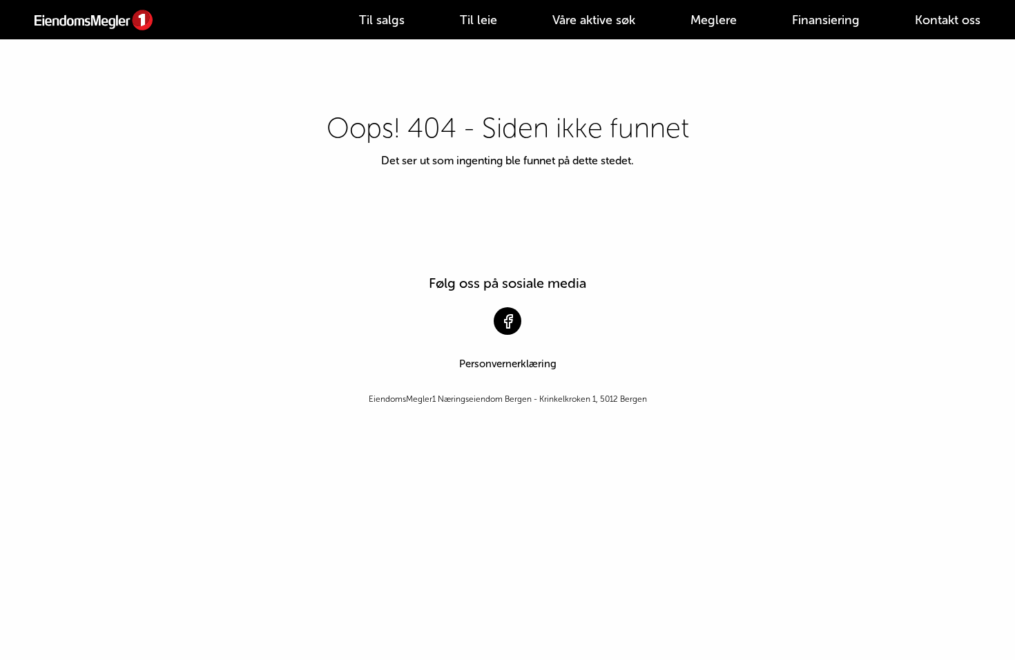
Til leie (478, 20)
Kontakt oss (947, 20)
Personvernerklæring (508, 364)
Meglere (713, 20)
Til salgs (382, 20)
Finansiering (826, 20)
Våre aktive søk (593, 20)
